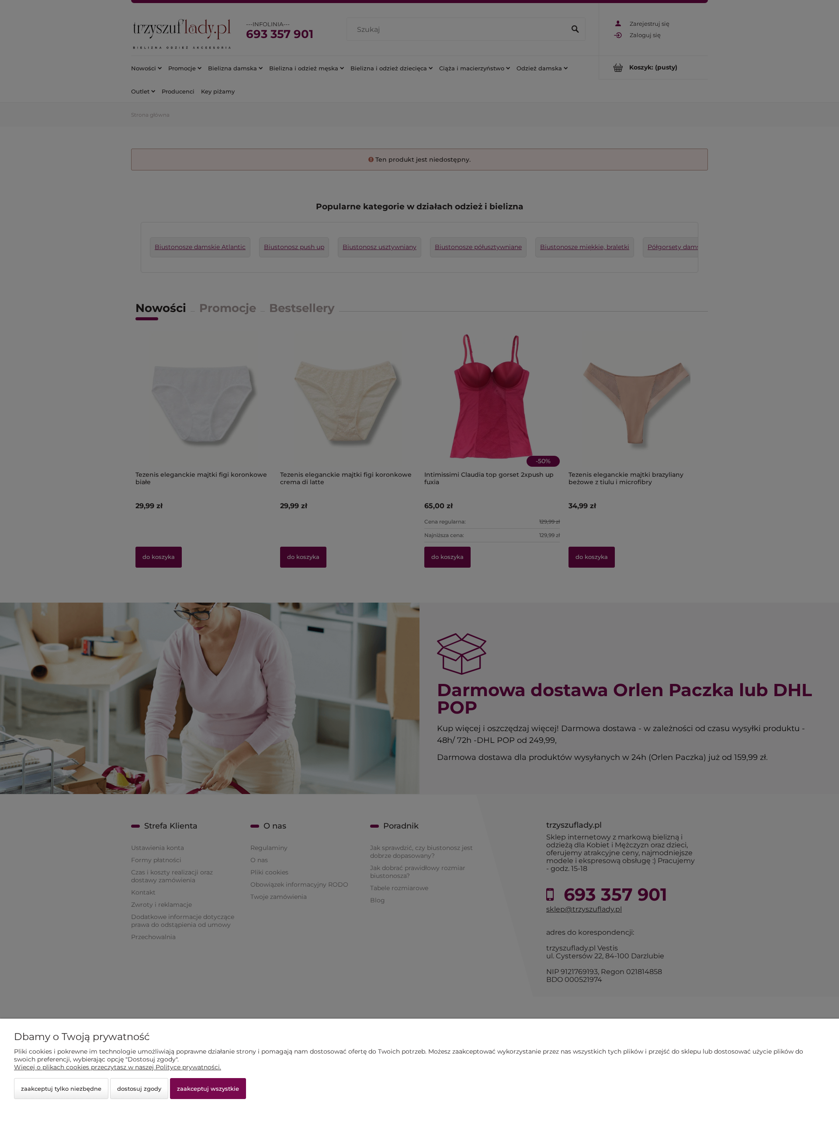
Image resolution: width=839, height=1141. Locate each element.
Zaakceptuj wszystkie (208, 1088)
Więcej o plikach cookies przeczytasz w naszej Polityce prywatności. (117, 1067)
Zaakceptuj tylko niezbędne (61, 1088)
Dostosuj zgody (139, 1088)
